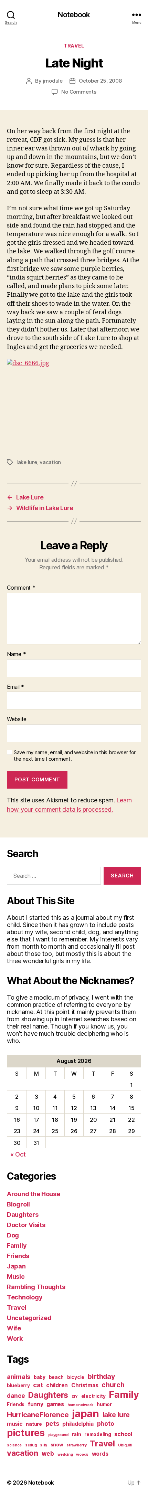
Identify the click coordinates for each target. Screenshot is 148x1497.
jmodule (53, 80)
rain (76, 1434)
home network (80, 1405)
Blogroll (18, 1204)
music (15, 1424)
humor (104, 1404)
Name (16, 654)
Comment (21, 588)
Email (15, 687)
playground (58, 1435)
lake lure (27, 462)
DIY (75, 1396)
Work (15, 1338)
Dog (13, 1235)
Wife (14, 1328)
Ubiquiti (125, 1445)
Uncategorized (29, 1317)
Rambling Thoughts (36, 1286)
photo (105, 1423)
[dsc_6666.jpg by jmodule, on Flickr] (74, 403)
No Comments (78, 91)
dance (16, 1395)
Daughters (23, 1214)
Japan (16, 1266)
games (55, 1404)
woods (82, 1454)
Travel (74, 46)
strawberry (76, 1445)
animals (18, 1376)
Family (17, 1245)
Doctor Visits (26, 1225)
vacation (50, 462)
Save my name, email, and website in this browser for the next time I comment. (75, 755)
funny (35, 1404)
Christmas (84, 1385)
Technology (24, 1297)
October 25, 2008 (100, 80)
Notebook (74, 14)
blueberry (18, 1385)
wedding (65, 1454)
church (113, 1385)
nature (34, 1424)
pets (52, 1423)
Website (17, 719)
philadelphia (78, 1424)
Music (16, 1276)
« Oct (18, 1154)
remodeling (97, 1434)
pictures (26, 1432)
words (100, 1454)
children (57, 1385)
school (123, 1434)
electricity (93, 1396)
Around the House (33, 1194)
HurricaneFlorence (37, 1414)
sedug (31, 1445)
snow (57, 1444)
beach (56, 1377)
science (14, 1445)
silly (43, 1445)
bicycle (75, 1377)
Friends (18, 1255)
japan (85, 1414)
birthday (101, 1376)
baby (39, 1377)
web (48, 1453)
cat (38, 1385)
